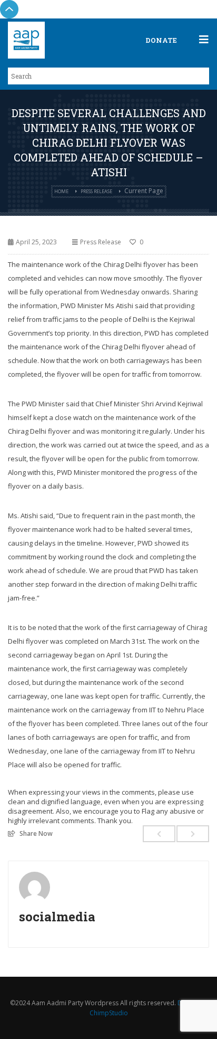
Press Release (96, 191)
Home (61, 191)
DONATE (161, 40)
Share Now (36, 833)
